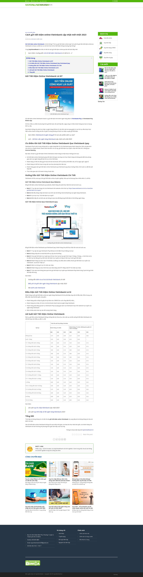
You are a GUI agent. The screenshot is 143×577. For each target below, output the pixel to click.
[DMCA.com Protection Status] (71, 563)
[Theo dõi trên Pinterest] (116, 1)
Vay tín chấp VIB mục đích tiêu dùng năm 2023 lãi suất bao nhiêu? (59, 479)
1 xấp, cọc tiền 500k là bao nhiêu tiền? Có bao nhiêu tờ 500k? (110, 77)
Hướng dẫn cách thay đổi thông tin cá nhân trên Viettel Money (110, 97)
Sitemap (116, 574)
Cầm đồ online (108, 38)
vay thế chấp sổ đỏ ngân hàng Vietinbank (47, 412)
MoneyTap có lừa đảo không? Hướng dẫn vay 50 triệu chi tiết (81, 479)
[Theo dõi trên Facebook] (112, 1)
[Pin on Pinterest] (62, 439)
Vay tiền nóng (108, 52)
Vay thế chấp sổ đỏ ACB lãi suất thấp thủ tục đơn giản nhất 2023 (35, 507)
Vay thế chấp (107, 43)
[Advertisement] (71, 18)
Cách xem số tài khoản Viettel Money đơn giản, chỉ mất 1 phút (110, 84)
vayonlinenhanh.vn (57, 574)
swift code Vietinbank (38, 288)
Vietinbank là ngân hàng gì (44, 135)
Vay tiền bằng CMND (110, 48)
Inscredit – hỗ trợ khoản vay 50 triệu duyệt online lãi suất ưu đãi (82, 507)
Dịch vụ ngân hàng (30, 32)
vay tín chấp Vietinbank (41, 408)
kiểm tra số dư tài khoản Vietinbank (48, 279)
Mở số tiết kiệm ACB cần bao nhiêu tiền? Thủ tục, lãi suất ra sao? (110, 70)
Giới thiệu (43, 5)
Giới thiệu (61, 533)
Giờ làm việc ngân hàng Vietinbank (43, 139)
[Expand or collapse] (92, 58)
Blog (50, 5)
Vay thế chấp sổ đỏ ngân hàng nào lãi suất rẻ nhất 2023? (59, 507)
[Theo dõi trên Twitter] (114, 1)
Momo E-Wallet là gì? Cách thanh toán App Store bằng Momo (110, 91)
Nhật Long (39, 39)
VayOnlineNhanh (31, 5)
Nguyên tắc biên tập (64, 542)
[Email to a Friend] (59, 439)
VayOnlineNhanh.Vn (87, 430)
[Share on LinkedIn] (65, 439)
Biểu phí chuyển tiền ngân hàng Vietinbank (42, 284)
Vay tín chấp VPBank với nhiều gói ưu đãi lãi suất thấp (35, 479)
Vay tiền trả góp (108, 57)
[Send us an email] (115, 1)
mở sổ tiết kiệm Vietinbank (53, 53)
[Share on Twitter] (57, 439)
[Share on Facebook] (54, 439)
